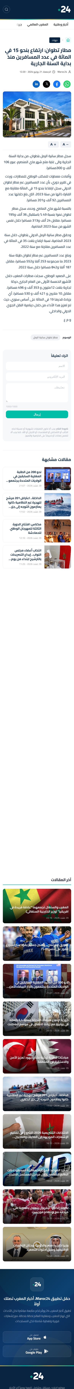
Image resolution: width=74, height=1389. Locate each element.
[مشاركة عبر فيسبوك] (57, 84)
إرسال (37, 414)
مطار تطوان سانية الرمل (45, 337)
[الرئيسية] (68, 40)
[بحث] (6, 9)
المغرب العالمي (37, 24)
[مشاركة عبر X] (46, 84)
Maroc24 (62, 72)
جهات (18, 24)
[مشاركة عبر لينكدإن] (36, 84)
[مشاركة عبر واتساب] (67, 84)
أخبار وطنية (61, 24)
